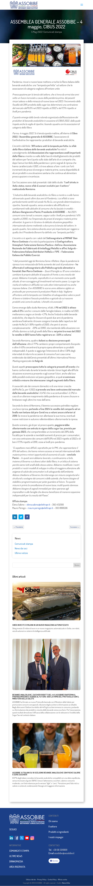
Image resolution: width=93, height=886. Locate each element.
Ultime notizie (21, 553)
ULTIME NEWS (15, 856)
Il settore (53, 826)
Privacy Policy (41, 879)
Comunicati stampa (53, 31)
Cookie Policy (52, 879)
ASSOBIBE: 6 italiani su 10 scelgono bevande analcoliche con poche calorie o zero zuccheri (46, 773)
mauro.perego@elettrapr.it (40, 507)
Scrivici (55, 860)
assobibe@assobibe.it (64, 853)
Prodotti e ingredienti (59, 831)
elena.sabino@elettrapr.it (38, 504)
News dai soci (21, 548)
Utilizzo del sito (31, 879)
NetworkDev (66, 883)
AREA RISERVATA (17, 866)
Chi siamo (53, 821)
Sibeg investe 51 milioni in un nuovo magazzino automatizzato (40, 625)
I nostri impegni (56, 837)
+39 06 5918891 (60, 849)
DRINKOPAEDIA (16, 861)
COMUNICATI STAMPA (19, 850)
